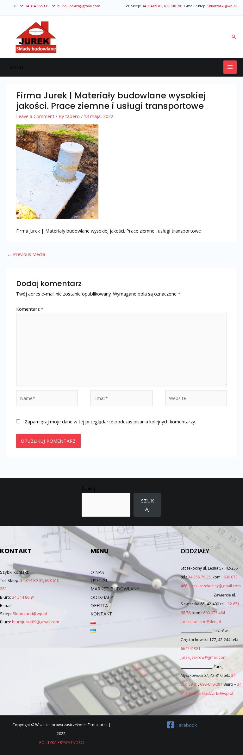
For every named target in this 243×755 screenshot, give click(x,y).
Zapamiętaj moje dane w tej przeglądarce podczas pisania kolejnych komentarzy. (110, 421)
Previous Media (26, 254)
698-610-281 (211, 684)
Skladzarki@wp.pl (222, 5)
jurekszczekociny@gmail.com (215, 586)
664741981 (191, 648)
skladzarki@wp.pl (216, 693)
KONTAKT (101, 613)
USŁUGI (98, 580)
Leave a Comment (35, 116)
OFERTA (99, 605)
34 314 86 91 (35, 5)
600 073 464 (214, 612)
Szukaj (88, 488)
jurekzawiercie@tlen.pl (201, 621)
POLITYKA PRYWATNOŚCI (61, 742)
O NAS (97, 572)
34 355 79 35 (199, 577)
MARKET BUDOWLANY (114, 588)
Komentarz (29, 309)
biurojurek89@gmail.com (78, 5)
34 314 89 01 (152, 5)
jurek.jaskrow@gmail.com (204, 657)
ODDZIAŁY (101, 597)
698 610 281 (173, 5)
